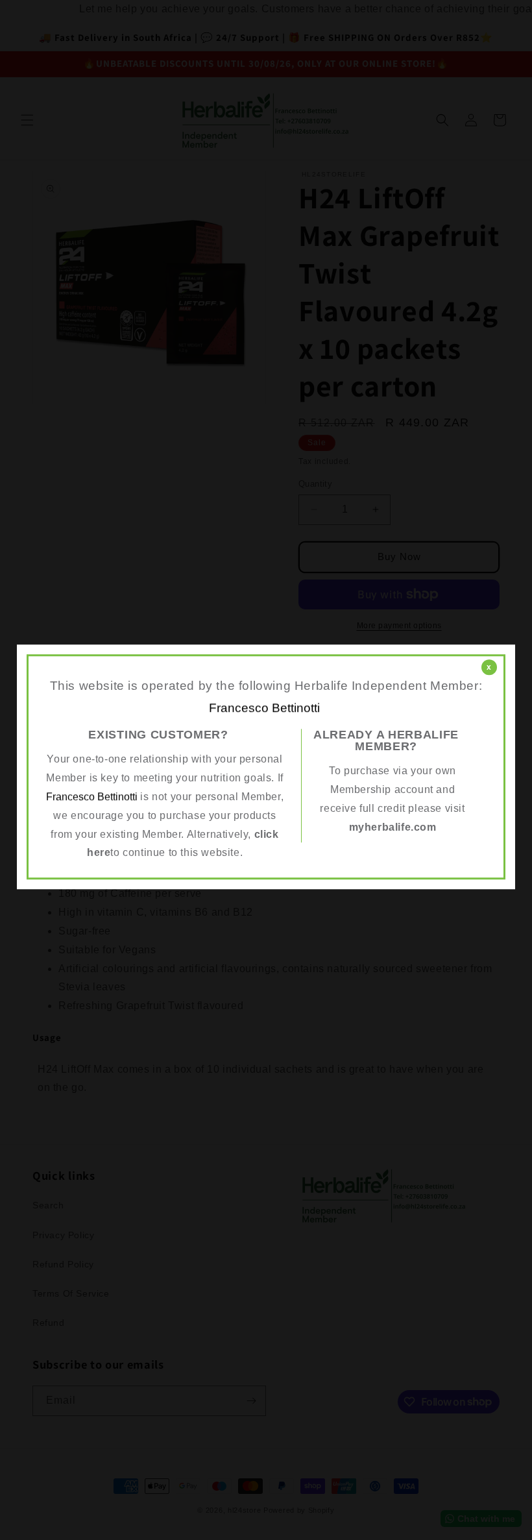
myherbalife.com (393, 827)
